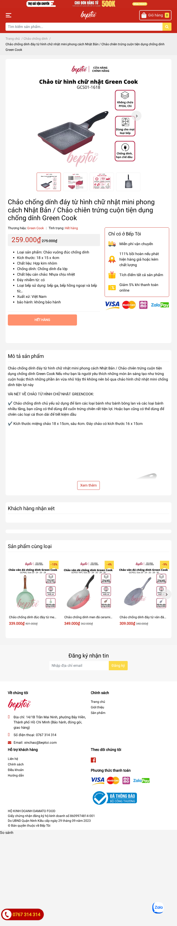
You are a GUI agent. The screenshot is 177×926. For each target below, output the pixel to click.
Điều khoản (16, 770)
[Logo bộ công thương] (114, 797)
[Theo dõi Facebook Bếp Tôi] (93, 760)
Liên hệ (13, 759)
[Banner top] (88, 3)
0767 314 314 (46, 735)
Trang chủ (98, 702)
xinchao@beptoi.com (40, 742)
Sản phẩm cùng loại (30, 546)
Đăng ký (118, 665)
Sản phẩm (98, 713)
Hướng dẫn (16, 775)
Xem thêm (88, 485)
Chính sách (16, 764)
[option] (88, 116)
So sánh (6, 832)
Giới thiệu (97, 707)
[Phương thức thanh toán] (137, 305)
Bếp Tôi (45, 825)
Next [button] (136, 116)
